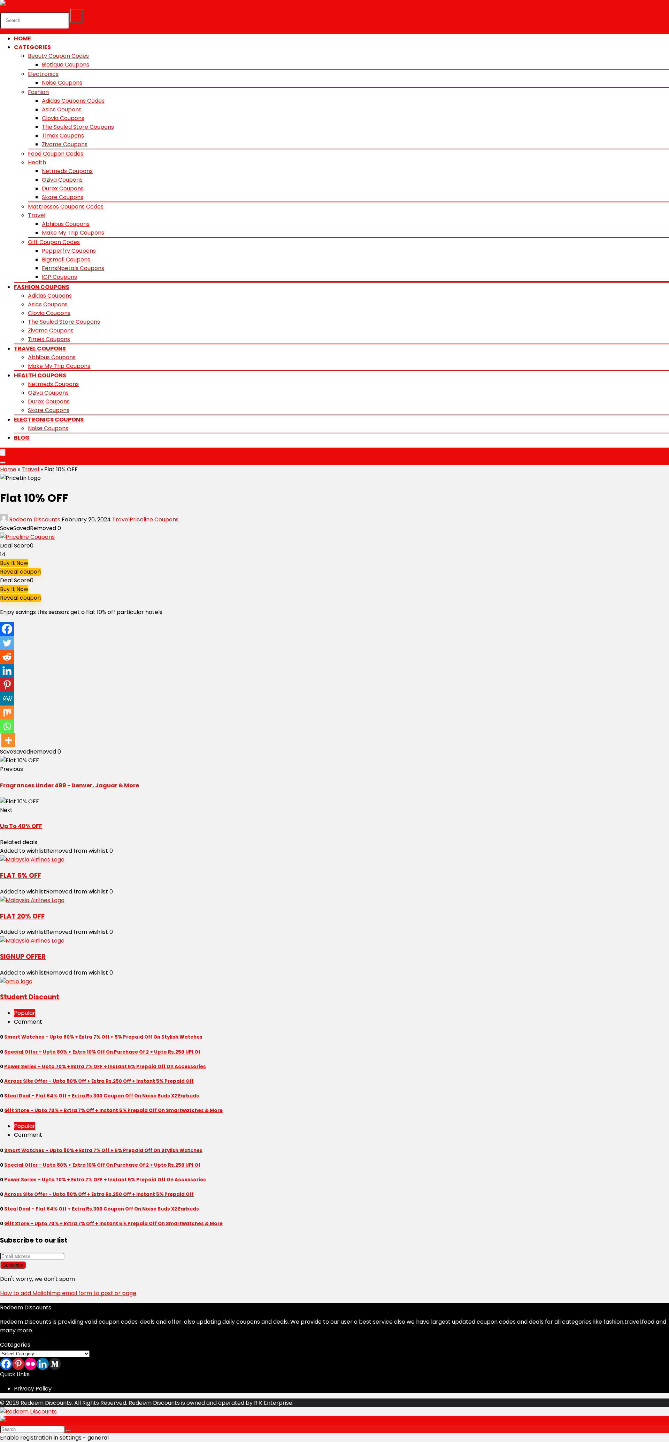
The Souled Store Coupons (78, 127)
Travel (36, 215)
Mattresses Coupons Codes (65, 207)
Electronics (43, 74)
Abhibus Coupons (66, 224)
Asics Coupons (62, 109)
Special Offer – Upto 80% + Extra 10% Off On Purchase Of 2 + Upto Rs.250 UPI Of (102, 1052)
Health (37, 162)
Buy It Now (14, 563)
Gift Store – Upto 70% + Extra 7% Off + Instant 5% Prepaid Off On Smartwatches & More (113, 1110)
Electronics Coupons (49, 420)
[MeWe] (7, 699)
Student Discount (29, 997)
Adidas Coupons (50, 296)
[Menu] (3, 452)
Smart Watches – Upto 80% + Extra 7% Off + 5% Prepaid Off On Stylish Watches (103, 1037)
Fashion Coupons (41, 287)
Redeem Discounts (35, 519)
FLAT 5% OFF (20, 875)
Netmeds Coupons (67, 171)
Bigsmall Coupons (66, 259)
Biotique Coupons (65, 65)
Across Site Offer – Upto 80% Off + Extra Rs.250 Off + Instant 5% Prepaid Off (99, 1081)
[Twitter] (7, 643)
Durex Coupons (63, 188)
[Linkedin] (7, 671)
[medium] (55, 1364)
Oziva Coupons (62, 180)
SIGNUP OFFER (23, 956)
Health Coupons (40, 375)
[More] (8, 740)
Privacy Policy (33, 1389)
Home (22, 38)
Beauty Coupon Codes (58, 56)
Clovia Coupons (63, 118)
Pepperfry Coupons (69, 251)
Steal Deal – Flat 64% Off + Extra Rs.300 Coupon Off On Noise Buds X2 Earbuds (101, 1096)
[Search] (76, 16)
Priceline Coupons (154, 519)
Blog (22, 438)
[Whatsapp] (7, 726)
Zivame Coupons (64, 144)
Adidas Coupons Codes (73, 101)
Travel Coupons (40, 349)
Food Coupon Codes (55, 154)
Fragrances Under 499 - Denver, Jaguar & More (69, 785)
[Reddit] (7, 657)
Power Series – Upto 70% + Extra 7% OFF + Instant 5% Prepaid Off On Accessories (105, 1066)
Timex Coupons (63, 136)
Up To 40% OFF (21, 826)
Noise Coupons (62, 83)
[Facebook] (7, 629)
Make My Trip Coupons (73, 233)
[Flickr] (30, 1364)
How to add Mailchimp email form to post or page (68, 1293)
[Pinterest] (7, 685)
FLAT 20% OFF (22, 916)
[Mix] (7, 712)
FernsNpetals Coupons (73, 268)
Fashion (38, 92)
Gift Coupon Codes (54, 242)
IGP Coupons (59, 277)
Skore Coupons (62, 197)
